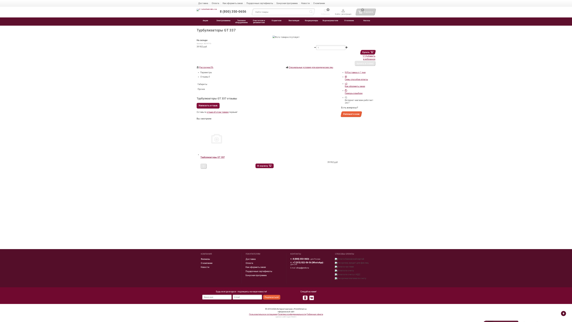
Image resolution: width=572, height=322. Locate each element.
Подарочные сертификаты (259, 271)
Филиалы (205, 259)
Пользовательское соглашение (263, 314)
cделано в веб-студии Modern (286, 317)
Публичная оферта (315, 314)
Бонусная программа (256, 275)
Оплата (249, 263)
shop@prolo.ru (302, 268)
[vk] (312, 298)
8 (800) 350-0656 (301, 259)
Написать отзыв (208, 105)
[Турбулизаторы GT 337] (216, 154)
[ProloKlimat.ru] (207, 10)
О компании (206, 263)
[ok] (305, 298)
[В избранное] (203, 166)
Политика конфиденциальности (292, 314)
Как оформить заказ (256, 267)
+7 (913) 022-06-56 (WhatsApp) (308, 262)
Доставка (251, 259)
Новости (205, 267)
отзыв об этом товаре (218, 112)
